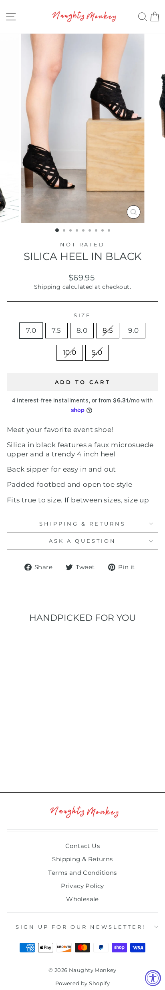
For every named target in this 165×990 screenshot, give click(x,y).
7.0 (31, 330)
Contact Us (82, 846)
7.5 (56, 330)
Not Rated (82, 244)
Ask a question (82, 541)
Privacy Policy (82, 886)
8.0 (81, 330)
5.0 (97, 352)
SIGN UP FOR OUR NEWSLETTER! (80, 927)
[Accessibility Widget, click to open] (153, 978)
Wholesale (82, 899)
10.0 (69, 352)
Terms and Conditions (82, 872)
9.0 (133, 330)
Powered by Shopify (82, 983)
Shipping (47, 286)
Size (83, 315)
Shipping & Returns (82, 523)
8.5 (108, 330)
